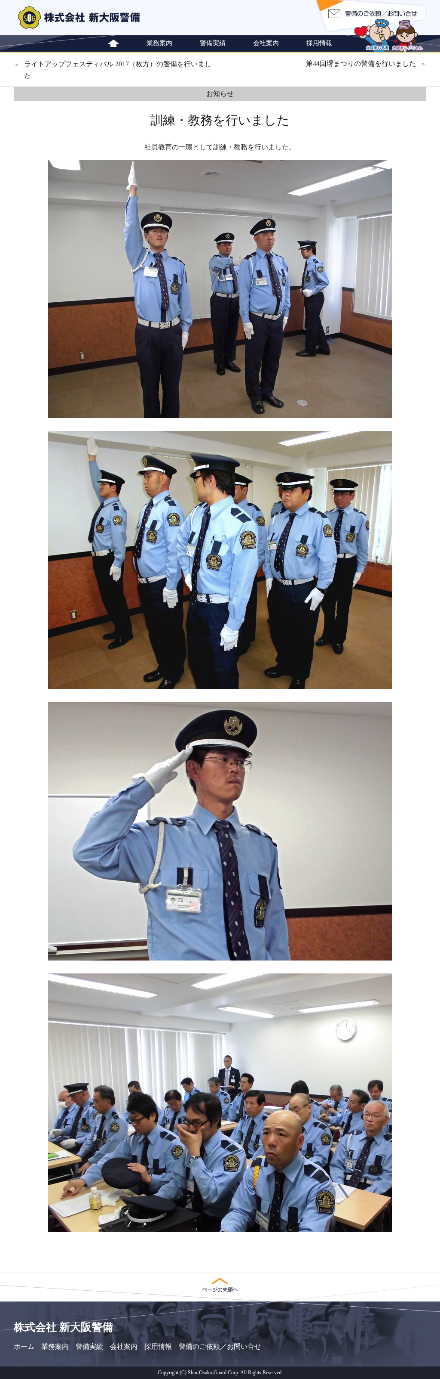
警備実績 (213, 42)
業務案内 (159, 42)
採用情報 (319, 42)
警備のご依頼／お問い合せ (220, 1346)
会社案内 (266, 42)
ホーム (24, 1346)
